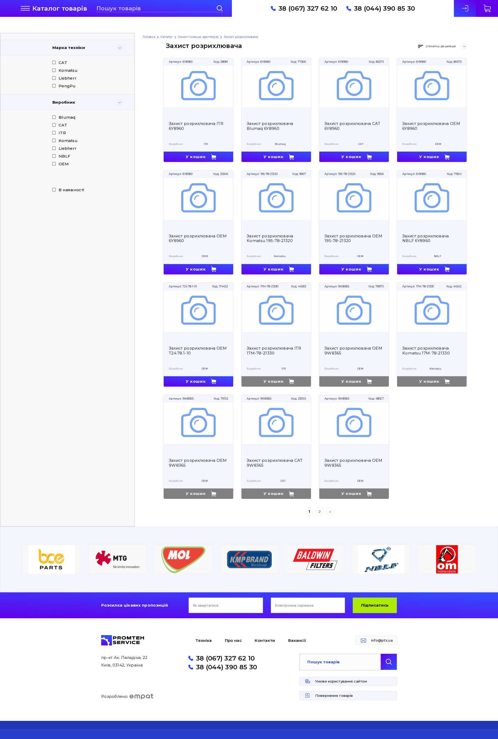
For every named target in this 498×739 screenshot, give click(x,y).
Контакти (265, 640)
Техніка (204, 640)
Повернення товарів (334, 695)
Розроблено (114, 696)
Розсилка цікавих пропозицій (134, 605)
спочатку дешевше (441, 46)
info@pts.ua (382, 640)
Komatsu (68, 70)
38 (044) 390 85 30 (384, 8)
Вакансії (297, 640)
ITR (62, 133)
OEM (64, 164)
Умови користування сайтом (341, 681)
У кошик (196, 156)
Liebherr (68, 78)
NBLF (64, 156)
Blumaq (67, 117)
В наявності (71, 190)
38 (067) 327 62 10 (308, 8)
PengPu (67, 86)
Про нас (233, 640)
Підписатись (375, 605)
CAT (63, 63)
